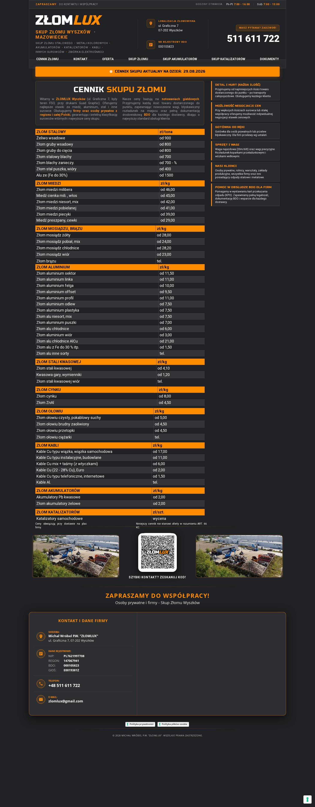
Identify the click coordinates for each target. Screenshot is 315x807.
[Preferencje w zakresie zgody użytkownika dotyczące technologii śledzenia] (307, 799)
